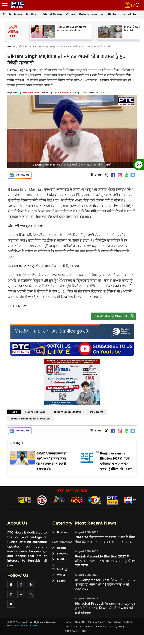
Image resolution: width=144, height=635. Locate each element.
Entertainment (89, 14)
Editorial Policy (96, 622)
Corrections (114, 622)
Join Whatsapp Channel (110, 316)
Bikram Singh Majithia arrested (30, 418)
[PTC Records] (41, 500)
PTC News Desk (32, 92)
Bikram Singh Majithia (68, 411)
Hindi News (131, 14)
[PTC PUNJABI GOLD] (77, 500)
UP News (113, 14)
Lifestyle (62, 553)
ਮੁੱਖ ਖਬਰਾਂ (23, 46)
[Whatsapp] (126, 175)
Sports (61, 580)
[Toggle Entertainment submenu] (102, 14)
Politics (31, 14)
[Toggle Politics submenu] (38, 14)
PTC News (96, 411)
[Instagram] (120, 175)
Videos (71, 14)
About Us (79, 622)
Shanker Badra (62, 92)
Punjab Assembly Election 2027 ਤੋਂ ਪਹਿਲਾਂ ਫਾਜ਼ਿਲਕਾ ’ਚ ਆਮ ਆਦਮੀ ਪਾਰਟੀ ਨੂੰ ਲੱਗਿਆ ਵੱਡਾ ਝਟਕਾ (105, 560)
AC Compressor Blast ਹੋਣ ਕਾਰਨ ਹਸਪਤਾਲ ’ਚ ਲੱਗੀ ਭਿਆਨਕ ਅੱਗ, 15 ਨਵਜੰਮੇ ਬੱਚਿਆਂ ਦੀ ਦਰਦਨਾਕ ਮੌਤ (105, 584)
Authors (128, 622)
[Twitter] (106, 176)
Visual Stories (52, 14)
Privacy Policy (116, 626)
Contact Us (71, 626)
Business (63, 532)
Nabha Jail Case (35, 411)
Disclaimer (86, 626)
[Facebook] (113, 175)
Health (61, 547)
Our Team (100, 626)
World (61, 575)
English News (12, 14)
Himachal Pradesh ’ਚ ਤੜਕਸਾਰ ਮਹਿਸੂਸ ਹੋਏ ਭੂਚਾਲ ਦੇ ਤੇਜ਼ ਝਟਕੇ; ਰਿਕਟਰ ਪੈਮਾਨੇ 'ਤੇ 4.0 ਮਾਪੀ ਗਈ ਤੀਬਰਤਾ (105, 608)
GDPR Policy (72, 631)
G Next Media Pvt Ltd (25, 625)
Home (11, 46)
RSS (84, 631)
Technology (60, 569)
